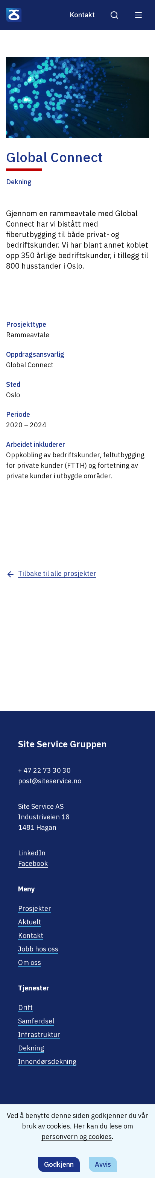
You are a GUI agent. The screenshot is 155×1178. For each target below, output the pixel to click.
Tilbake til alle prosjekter (57, 573)
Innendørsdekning (47, 1061)
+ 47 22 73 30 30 (44, 770)
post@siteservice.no (49, 781)
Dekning (31, 1048)
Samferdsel (36, 1021)
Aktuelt (29, 922)
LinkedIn (32, 853)
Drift (25, 1007)
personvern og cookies (76, 1136)
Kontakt (82, 15)
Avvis (103, 1164)
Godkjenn (59, 1164)
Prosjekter (34, 908)
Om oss (29, 962)
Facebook (33, 863)
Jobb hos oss (38, 949)
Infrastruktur (39, 1034)
